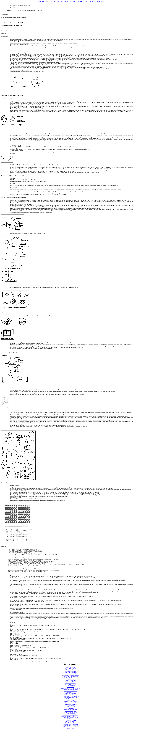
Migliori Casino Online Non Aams (70, 696)
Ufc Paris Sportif (70, 705)
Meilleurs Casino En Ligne (70, 709)
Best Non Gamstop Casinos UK (70, 676)
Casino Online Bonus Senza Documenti (70, 716)
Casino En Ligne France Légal (70, 724)
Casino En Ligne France (70, 722)
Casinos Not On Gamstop (71, 669)
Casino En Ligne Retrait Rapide (70, 717)
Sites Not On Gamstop (70, 683)
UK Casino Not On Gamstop (70, 677)
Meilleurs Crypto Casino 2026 (71, 725)
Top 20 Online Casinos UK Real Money (70, 688)
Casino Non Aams (99, 1)
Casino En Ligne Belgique (70, 701)
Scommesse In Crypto (70, 711)
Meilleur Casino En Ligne (70, 695)
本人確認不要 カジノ (70, 706)
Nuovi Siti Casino (70, 667)
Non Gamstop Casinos (70, 668)
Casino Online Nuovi (70, 719)
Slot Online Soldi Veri (88, 1)
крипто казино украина (70, 708)
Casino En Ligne (70, 679)
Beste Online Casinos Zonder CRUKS (59, 1)
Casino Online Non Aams (71, 698)
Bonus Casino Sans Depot (70, 712)
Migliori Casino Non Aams (70, 697)
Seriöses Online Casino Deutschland (70, 675)
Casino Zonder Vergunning (75, 1)
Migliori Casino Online (43, 1)
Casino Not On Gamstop (70, 671)
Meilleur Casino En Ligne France (70, 715)
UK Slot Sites (70, 692)
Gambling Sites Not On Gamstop (70, 689)
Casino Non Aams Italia (70, 673)
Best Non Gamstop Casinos (70, 691)
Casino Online (70, 728)
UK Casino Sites (70, 687)
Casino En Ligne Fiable (70, 680)
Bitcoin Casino (70, 700)
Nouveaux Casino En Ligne (70, 720)
